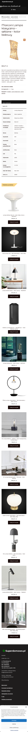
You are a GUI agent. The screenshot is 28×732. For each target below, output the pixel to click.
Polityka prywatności (14, 730)
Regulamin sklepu (6, 690)
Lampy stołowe (14, 16)
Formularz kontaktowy (7, 688)
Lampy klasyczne (15, 91)
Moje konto (4, 685)
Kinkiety (9, 91)
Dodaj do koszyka (14, 222)
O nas (3, 696)
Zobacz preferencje (14, 727)
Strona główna (6, 16)
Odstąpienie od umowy (7, 693)
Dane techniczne (7, 103)
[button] (26, 707)
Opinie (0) (5, 106)
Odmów (14, 724)
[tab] (14, 102)
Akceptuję (14, 720)
